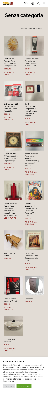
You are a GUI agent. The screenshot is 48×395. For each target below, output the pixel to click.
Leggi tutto (10, 218)
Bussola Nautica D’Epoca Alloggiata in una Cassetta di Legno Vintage (11, 157)
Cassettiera (29, 299)
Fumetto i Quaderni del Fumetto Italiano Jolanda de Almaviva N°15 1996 (31, 209)
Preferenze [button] (9, 386)
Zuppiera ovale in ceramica (10, 340)
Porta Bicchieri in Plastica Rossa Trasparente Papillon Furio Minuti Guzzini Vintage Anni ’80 (10, 209)
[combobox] (32, 28)
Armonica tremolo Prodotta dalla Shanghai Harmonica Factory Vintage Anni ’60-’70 (32, 159)
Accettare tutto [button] (24, 386)
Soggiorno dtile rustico (9, 254)
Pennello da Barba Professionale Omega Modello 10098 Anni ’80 (32, 62)
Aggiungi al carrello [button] (9, 73)
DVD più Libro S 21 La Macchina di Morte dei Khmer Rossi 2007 (11, 107)
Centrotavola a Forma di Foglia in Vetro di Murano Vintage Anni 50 (10, 62)
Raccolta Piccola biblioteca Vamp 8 (10, 300)
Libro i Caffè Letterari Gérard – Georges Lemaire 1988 (32, 257)
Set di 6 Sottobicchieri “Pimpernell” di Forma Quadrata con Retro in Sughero (31, 110)
